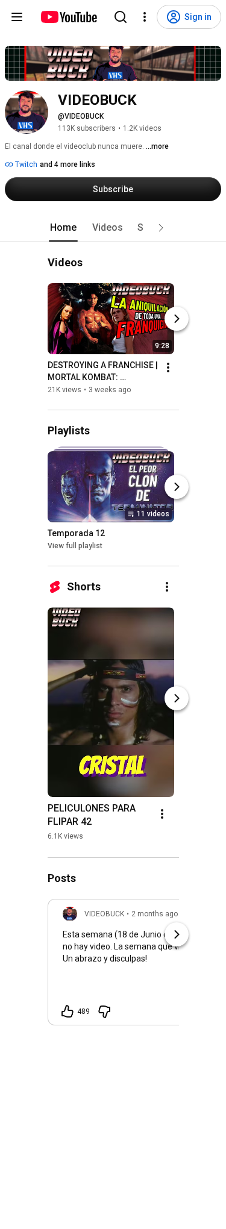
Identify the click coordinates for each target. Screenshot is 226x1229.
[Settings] (144, 17)
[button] (160, 227)
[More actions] (168, 367)
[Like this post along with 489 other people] (67, 1011)
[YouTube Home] (68, 17)
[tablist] (113, 227)
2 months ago (154, 914)
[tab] (63, 227)
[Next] (177, 319)
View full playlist (75, 546)
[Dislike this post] (104, 1011)
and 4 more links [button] (67, 164)
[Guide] (17, 17)
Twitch (25, 164)
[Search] (120, 17)
